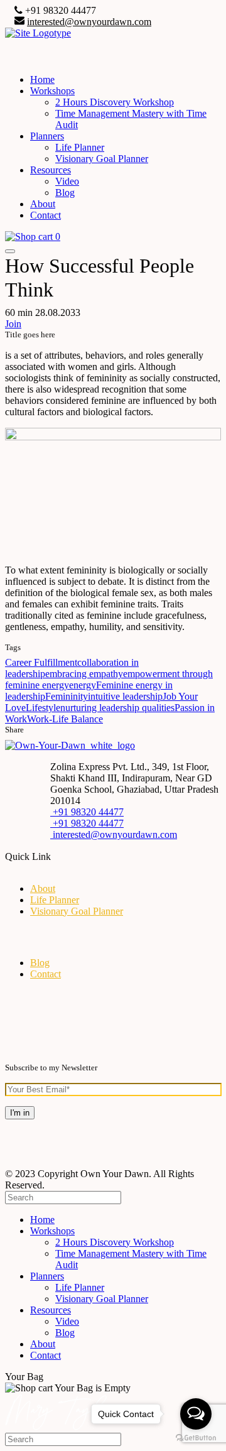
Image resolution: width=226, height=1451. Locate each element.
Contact (45, 215)
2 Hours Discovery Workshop (114, 102)
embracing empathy (84, 673)
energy (82, 685)
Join (13, 323)
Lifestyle (43, 707)
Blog (65, 192)
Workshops (52, 90)
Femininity (66, 696)
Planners (47, 136)
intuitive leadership (125, 696)
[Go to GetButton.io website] (196, 1438)
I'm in (20, 1112)
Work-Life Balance (65, 719)
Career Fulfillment (41, 662)
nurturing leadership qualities (117, 707)
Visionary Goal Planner (101, 158)
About (42, 203)
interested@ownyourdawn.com (89, 21)
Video (67, 181)
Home (42, 79)
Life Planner (79, 147)
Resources (50, 170)
